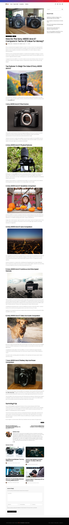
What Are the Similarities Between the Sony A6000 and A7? (15, 479)
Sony (14, 36)
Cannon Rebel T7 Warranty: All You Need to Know (35, 480)
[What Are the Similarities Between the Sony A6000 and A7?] (15, 472)
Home (11, 4)
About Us (52, 522)
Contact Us (61, 522)
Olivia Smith (29, 464)
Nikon (34, 449)
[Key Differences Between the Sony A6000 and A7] (15, 452)
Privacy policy (56, 522)
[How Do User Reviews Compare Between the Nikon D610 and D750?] (35, 452)
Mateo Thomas (29, 482)
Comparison (21, 4)
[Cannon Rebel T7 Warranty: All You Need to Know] (35, 472)
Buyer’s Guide (15, 4)
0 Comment (23, 43)
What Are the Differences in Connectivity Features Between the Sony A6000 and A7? (13, 427)
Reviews (26, 4)
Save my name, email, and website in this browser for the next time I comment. (22, 507)
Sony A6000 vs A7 (11, 100)
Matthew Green (10, 43)
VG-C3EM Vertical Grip (10, 392)
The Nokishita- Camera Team (24, 522)
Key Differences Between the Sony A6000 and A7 (15, 460)
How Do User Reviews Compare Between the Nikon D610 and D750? (34, 461)
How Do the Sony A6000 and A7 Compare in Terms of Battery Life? (37, 426)
